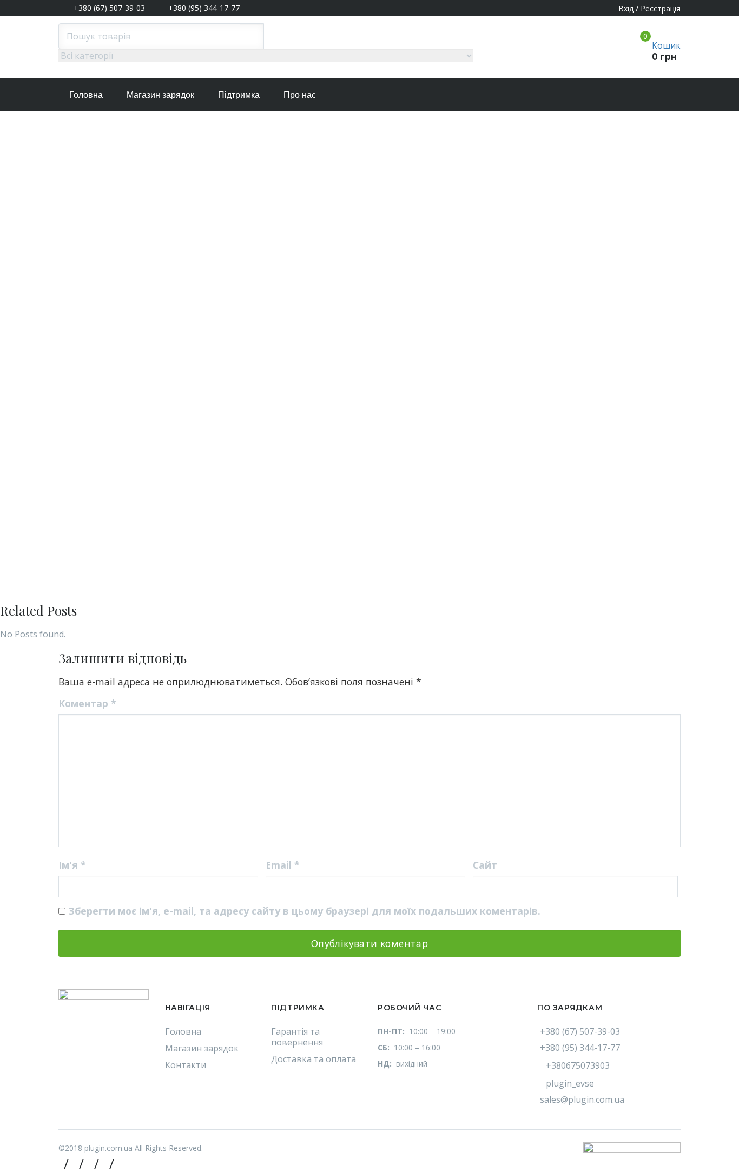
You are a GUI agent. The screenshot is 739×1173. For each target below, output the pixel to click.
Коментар (87, 703)
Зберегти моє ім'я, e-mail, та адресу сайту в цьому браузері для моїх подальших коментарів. (304, 910)
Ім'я (72, 864)
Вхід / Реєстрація (649, 8)
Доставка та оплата (313, 1059)
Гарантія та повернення (297, 1036)
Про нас (299, 95)
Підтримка (239, 95)
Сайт (485, 864)
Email (283, 864)
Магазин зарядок (160, 95)
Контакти (185, 1065)
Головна (86, 95)
